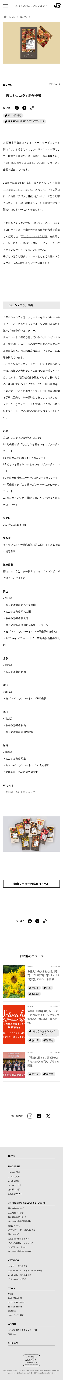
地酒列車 (12, 1311)
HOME (11, 16)
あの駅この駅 (14, 1189)
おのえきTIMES (15, 1194)
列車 (48, 987)
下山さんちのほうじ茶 (34, 236)
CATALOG (13, 1260)
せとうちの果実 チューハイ (20, 1251)
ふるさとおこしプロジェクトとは (22, 1330)
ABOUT (12, 1324)
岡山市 (35, 987)
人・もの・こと (15, 1185)
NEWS (23, 16)
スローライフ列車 (16, 1315)
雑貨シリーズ (14, 1226)
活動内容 (12, 1334)
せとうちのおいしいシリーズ (20, 1243)
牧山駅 (35, 993)
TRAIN (11, 1288)
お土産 (35, 1040)
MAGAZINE (14, 1166)
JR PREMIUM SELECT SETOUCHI (26, 121)
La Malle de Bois (15, 1307)
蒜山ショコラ (14, 1234)
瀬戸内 (49, 1040)
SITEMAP (13, 1342)
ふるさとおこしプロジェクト (31, 5)
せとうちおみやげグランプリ (44, 1033)
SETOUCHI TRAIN (16, 1302)
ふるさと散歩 (14, 1181)
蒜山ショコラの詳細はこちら (31, 883)
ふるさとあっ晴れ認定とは (19, 1275)
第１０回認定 (14, 115)
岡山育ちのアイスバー (17, 1217)
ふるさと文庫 (14, 1176)
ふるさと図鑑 (14, 1172)
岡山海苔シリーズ (16, 1208)
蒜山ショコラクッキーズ (18, 1239)
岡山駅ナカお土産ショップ (20, 792)
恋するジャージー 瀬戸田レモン (22, 1230)
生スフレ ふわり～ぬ (17, 1247)
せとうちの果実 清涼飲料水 (20, 1221)
